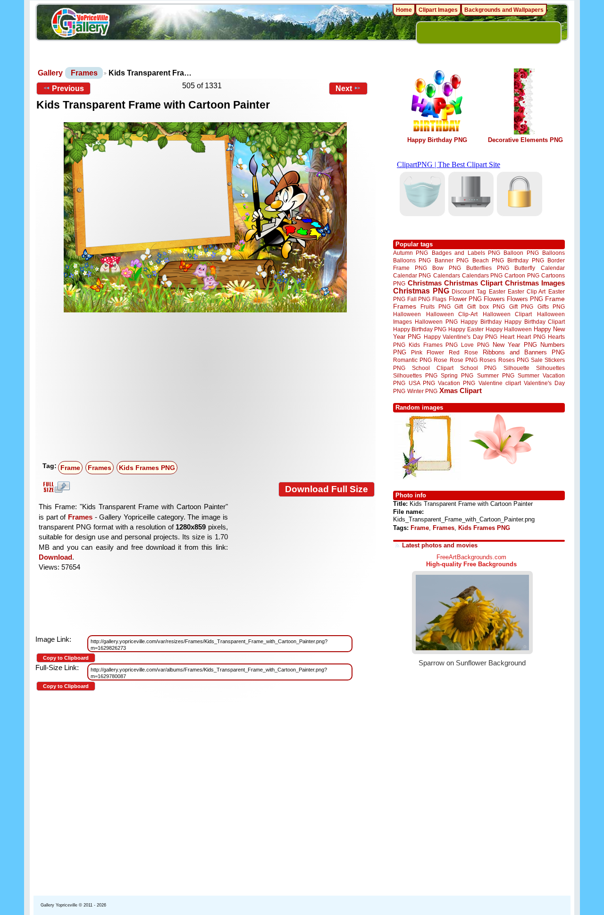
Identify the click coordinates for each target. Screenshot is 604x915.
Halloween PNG (436, 322)
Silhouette (516, 368)
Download (55, 557)
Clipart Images (438, 10)
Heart (507, 337)
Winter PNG (422, 391)
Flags (439, 299)
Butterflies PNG (487, 268)
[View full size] (205, 217)
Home (404, 10)
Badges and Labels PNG (466, 253)
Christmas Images (535, 283)
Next (344, 88)
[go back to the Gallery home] (80, 24)
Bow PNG (446, 268)
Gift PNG (521, 306)
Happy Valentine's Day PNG (460, 337)
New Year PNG (515, 344)
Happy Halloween (509, 329)
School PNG (478, 368)
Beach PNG (488, 260)
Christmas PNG (421, 291)
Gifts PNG (551, 306)
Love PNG (475, 345)
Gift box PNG (486, 306)
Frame (70, 467)
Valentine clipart (499, 383)
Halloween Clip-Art (452, 314)
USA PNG (422, 383)
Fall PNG (418, 299)
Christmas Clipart (473, 283)
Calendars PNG (482, 275)
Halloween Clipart (507, 314)
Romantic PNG (412, 360)
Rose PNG (464, 360)
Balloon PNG (520, 253)
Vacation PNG (456, 383)
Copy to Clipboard (66, 658)
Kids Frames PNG (147, 467)
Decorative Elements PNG (525, 139)
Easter (497, 291)
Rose (440, 360)
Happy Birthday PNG (437, 139)
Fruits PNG (435, 306)
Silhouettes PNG (415, 375)
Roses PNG (513, 360)
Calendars (446, 275)
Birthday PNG (525, 260)
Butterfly (524, 268)
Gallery (50, 73)
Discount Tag (469, 291)
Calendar (553, 268)
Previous (68, 88)
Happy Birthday (481, 322)
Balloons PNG (412, 260)
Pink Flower (427, 352)
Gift (458, 306)
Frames (84, 73)
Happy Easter (465, 329)
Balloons (553, 253)
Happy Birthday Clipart (534, 322)
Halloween (407, 314)
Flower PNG (465, 298)
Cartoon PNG (521, 275)
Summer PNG (495, 375)
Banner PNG (452, 260)
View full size (55, 487)
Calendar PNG (412, 275)
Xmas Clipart (460, 390)
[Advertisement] (207, 387)
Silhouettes (550, 368)
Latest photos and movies (440, 545)
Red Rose (463, 352)
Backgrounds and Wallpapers (504, 10)
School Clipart (432, 368)
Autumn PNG (410, 253)
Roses (487, 360)
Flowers (494, 298)
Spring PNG (457, 375)
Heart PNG (531, 337)
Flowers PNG (525, 298)
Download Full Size (326, 489)
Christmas (425, 283)
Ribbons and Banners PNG (524, 352)
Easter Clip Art (526, 291)
